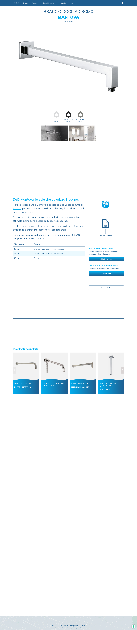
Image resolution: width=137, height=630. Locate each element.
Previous (11, 375)
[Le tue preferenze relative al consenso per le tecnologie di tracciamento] (133, 626)
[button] (122, 3)
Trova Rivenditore (49, 3)
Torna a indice (106, 288)
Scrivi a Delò (106, 274)
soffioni (17, 208)
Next (126, 375)
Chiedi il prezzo (106, 259)
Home (25, 3)
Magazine (62, 3)
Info (72, 3)
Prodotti (35, 3)
